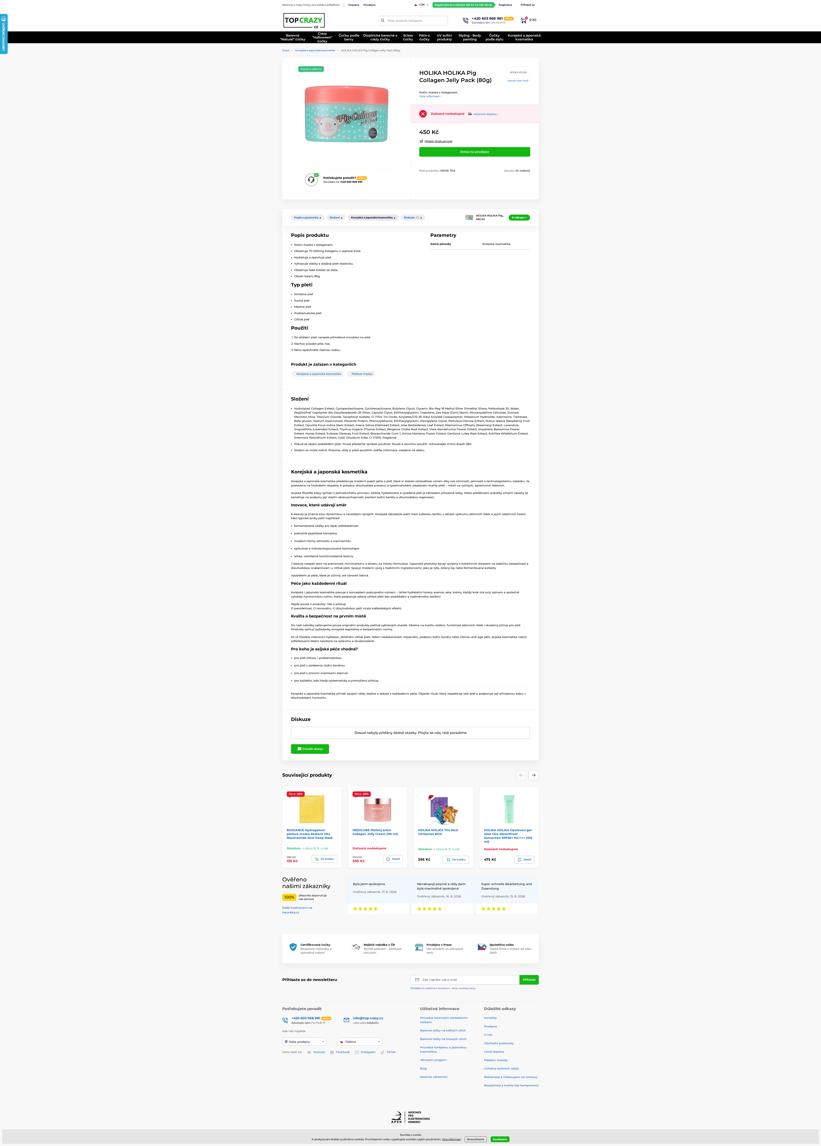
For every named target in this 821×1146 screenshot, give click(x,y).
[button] (534, 775)
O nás (488, 1034)
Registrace (505, 4)
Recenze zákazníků (433, 1076)
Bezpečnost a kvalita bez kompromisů (511, 1085)
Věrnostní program (433, 1060)
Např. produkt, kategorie (405, 20)
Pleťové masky (362, 374)
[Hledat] (383, 20)
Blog (423, 1068)
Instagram (368, 1052)
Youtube (319, 1052)
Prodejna (369, 4)
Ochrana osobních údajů (501, 1068)
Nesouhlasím (475, 1139)
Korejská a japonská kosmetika (315, 50)
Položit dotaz (312, 749)
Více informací (451, 1139)
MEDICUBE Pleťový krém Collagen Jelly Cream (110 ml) (375, 832)
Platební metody (496, 1060)
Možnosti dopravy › (486, 114)
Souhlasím (500, 1139)
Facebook (343, 1052)
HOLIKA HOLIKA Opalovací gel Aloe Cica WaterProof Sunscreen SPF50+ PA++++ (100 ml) (508, 836)
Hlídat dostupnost (438, 141)
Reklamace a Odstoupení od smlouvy (510, 1077)
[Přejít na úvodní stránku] (304, 20)
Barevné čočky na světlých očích (443, 1030)
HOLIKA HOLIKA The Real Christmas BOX (438, 832)
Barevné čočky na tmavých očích (443, 1039)
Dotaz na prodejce (474, 152)
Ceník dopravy (494, 1051)
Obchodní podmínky (499, 1043)
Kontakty (490, 1017)
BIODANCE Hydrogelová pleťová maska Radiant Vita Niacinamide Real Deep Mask (310, 834)
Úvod (285, 50)
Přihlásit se (528, 4)
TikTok (391, 1052)
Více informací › (430, 96)
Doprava (353, 4)
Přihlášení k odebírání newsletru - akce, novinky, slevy (442, 988)
